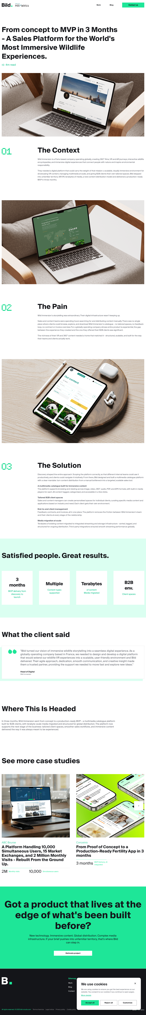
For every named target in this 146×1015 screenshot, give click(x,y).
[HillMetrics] (22, 5)
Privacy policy (60, 1009)
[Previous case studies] (7, 806)
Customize (127, 1002)
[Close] (135, 983)
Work (99, 5)
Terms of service (38, 1009)
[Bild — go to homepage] (7, 5)
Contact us (133, 5)
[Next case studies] (138, 806)
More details (86, 995)
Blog (111, 5)
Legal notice (50, 1009)
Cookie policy (71, 1009)
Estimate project (73, 953)
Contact (71, 991)
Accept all (90, 1002)
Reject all (109, 1002)
